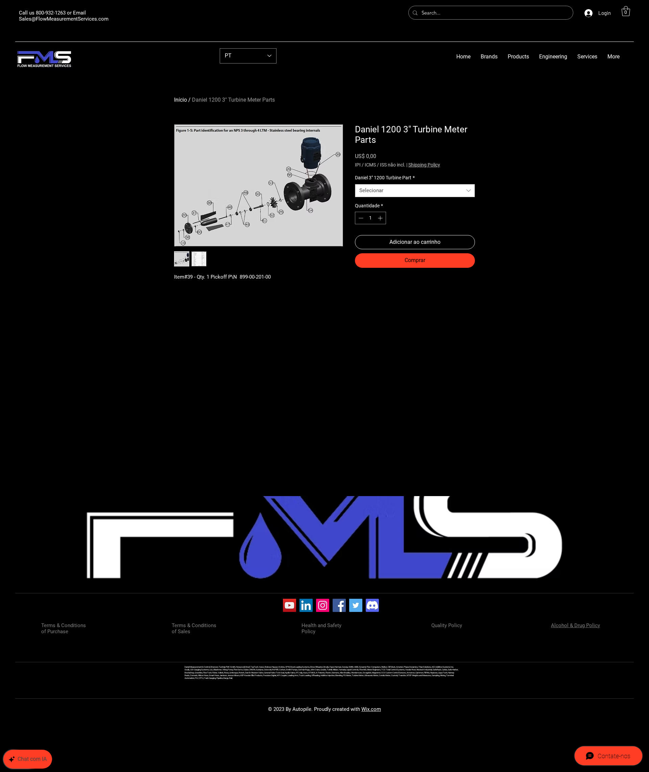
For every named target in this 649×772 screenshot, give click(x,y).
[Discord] (372, 605)
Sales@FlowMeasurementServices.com (64, 19)
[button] (626, 11)
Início (180, 100)
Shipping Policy (424, 165)
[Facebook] (339, 605)
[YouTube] (289, 605)
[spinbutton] (370, 218)
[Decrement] (360, 218)
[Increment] (381, 218)
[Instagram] (322, 605)
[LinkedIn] (306, 605)
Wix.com (371, 709)
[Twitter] (355, 605)
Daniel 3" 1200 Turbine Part (385, 177)
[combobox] (415, 190)
